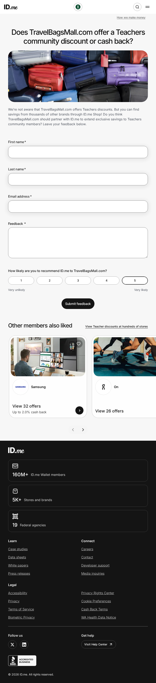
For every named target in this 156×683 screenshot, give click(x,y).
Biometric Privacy (21, 617)
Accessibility (17, 593)
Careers (87, 549)
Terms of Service (21, 609)
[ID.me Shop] (13, 6)
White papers (18, 565)
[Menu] (147, 6)
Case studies (18, 549)
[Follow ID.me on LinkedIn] (24, 644)
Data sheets (17, 557)
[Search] (137, 7)
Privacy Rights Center (97, 593)
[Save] (79, 344)
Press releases (19, 573)
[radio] (21, 280)
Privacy (14, 601)
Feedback (17, 224)
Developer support (95, 565)
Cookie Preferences (96, 601)
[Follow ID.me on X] (12, 644)
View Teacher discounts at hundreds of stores (116, 326)
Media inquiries (92, 573)
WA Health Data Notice (98, 617)
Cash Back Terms (94, 609)
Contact (87, 557)
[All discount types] (78, 7)
